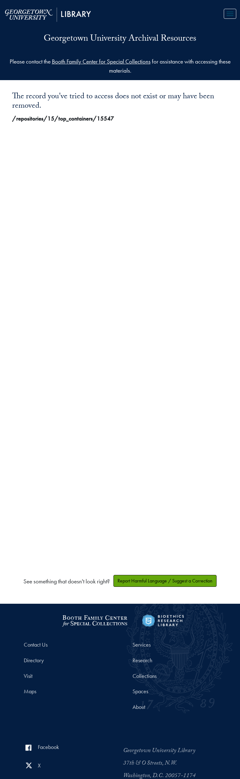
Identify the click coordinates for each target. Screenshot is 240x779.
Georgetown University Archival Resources (120, 39)
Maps (30, 691)
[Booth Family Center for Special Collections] (94, 620)
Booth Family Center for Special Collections (101, 61)
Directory (34, 660)
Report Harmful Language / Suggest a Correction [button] (165, 580)
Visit (28, 676)
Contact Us (36, 644)
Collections (144, 676)
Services (141, 644)
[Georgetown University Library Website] (48, 14)
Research (142, 660)
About (138, 707)
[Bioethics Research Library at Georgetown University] (163, 620)
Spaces (140, 691)
